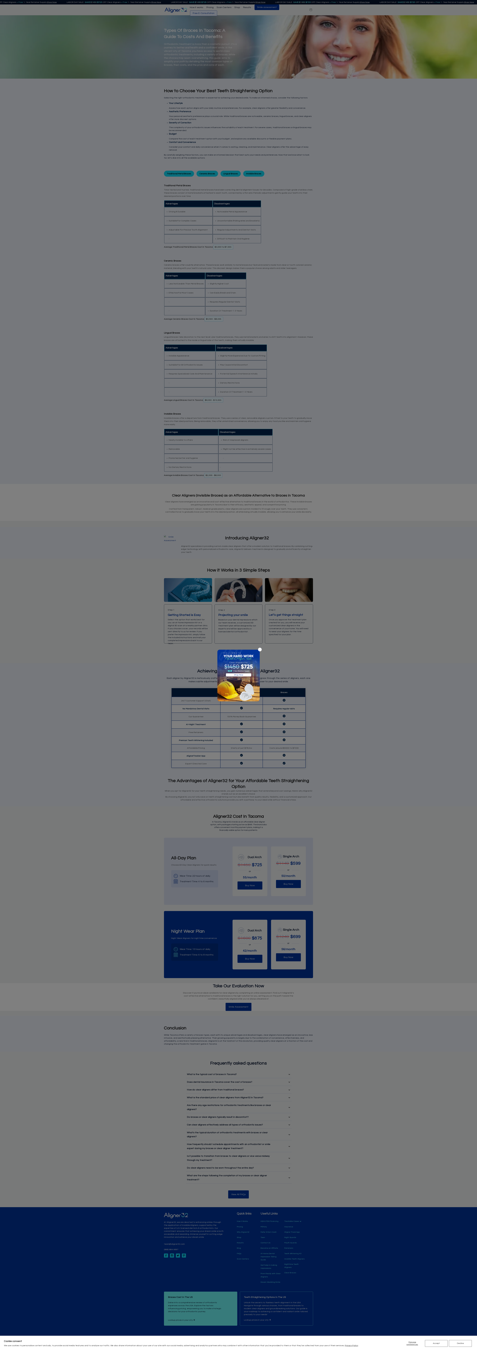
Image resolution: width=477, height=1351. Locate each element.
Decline (460, 1343)
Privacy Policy (351, 1346)
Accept (436, 1343)
